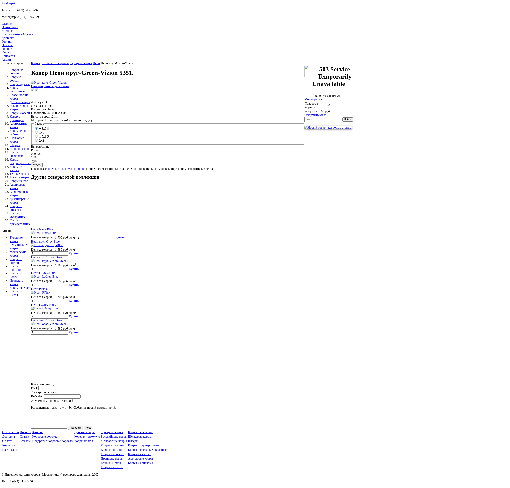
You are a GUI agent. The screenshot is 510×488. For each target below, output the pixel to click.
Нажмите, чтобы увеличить (50, 86)
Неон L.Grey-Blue (43, 273)
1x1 (41, 132)
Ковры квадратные (18, 215)
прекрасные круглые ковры (66, 168)
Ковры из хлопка (16, 168)
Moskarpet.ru (10, 3)
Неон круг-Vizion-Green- (47, 257)
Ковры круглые (20, 84)
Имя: (34, 388)
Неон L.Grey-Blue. (43, 304)
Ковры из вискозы (16, 207)
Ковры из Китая (16, 293)
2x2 (41, 140)
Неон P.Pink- (39, 289)
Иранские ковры (16, 282)
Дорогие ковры (20, 148)
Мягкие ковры (19, 177)
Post (88, 427)
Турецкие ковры (16, 239)
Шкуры (15, 145)
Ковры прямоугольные (20, 222)
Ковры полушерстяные (20, 161)
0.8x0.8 (44, 128)
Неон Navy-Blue (42, 229)
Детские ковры (20, 102)
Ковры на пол (19, 181)
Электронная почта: (44, 392)
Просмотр (75, 427)
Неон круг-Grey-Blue (45, 241)
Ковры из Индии (16, 260)
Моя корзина (313, 99)
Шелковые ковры (17, 139)
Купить (120, 237)
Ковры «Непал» (20, 287)
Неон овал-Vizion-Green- (47, 320)
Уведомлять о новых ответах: (51, 400)
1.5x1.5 (44, 136)
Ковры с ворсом (15, 78)
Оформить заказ (315, 115)
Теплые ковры (19, 173)
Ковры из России (16, 275)
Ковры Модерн (20, 113)
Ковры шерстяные (17, 89)
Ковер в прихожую (17, 118)
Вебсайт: (37, 396)
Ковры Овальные (16, 154)
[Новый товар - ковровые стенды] (328, 127)
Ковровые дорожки (16, 71)
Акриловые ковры (17, 186)
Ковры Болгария (16, 268)
